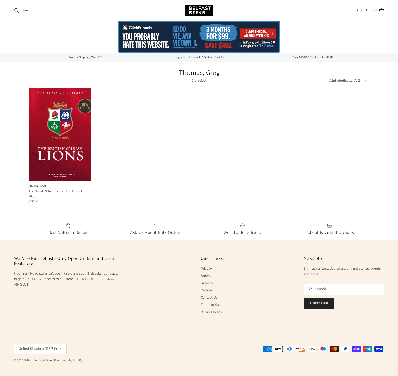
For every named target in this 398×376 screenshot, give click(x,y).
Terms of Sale (211, 304)
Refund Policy (211, 312)
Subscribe (319, 303)
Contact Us (209, 297)
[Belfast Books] (199, 10)
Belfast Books (32, 360)
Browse (206, 275)
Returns (207, 290)
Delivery (207, 283)
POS (45, 360)
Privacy (206, 268)
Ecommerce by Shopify (68, 360)
